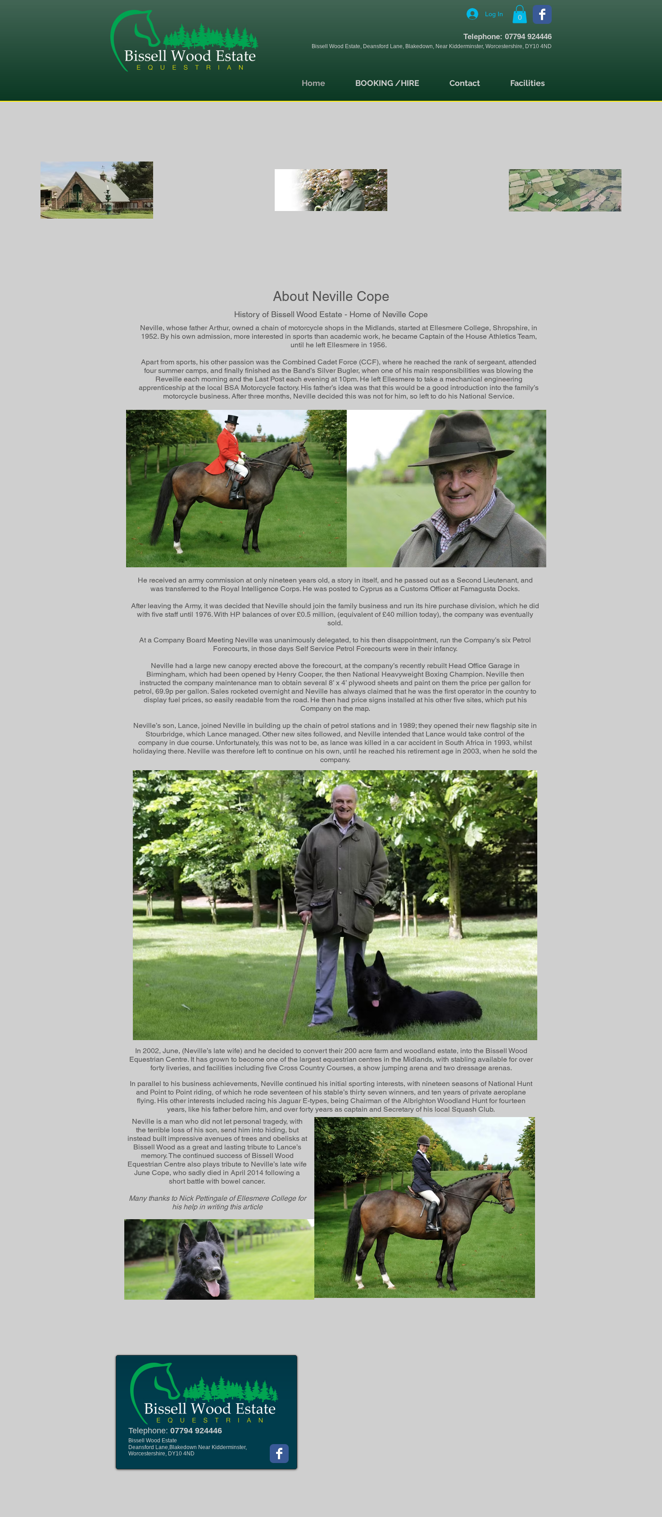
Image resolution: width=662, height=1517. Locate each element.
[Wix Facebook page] (542, 14)
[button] (519, 14)
